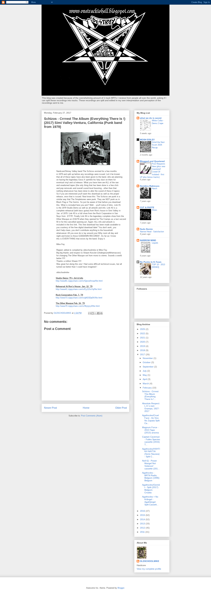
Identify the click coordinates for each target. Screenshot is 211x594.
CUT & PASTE (147, 207)
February (147, 387)
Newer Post (50, 408)
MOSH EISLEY (147, 139)
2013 (143, 523)
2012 (143, 528)
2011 (142, 532)
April (145, 379)
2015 (143, 515)
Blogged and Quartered (152, 161)
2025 (143, 329)
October (147, 362)
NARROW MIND (148, 240)
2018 (143, 350)
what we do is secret (151, 118)
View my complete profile (149, 569)
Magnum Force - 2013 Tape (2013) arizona (150, 430)
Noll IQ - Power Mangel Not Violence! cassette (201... (151, 464)
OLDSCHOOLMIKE (149, 561)
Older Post (121, 408)
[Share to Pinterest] (101, 313)
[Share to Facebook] (98, 313)
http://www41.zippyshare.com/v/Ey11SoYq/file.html (78, 289)
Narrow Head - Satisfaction (152, 231)
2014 (143, 519)
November (148, 358)
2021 (143, 337)
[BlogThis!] (92, 313)
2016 (143, 511)
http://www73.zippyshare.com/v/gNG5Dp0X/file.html (79, 298)
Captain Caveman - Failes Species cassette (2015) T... (151, 441)
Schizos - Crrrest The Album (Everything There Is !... (150, 395)
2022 (143, 333)
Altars (154, 210)
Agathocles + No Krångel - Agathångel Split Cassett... (150, 500)
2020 (143, 342)
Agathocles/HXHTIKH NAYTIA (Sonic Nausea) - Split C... (151, 453)
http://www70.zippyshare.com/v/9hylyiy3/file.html (78, 306)
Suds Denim (146, 229)
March (146, 383)
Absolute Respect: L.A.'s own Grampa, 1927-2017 (151, 407)
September (148, 366)
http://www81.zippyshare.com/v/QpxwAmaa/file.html (79, 281)
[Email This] (89, 313)
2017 (143, 354)
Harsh (154, 188)
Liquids (155, 243)
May (145, 375)
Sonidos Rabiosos (149, 186)
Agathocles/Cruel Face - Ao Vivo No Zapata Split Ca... (151, 419)
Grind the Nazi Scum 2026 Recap (158, 145)
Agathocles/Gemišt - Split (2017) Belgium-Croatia (151, 489)
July (145, 371)
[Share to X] (95, 313)
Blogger (121, 588)
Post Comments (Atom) (91, 416)
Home (86, 408)
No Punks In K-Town (150, 262)
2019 (143, 346)
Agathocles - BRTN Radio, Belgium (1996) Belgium (150, 477)
